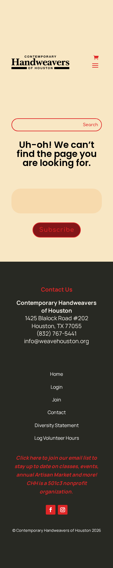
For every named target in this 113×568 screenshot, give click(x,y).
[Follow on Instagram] (62, 510)
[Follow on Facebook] (50, 510)
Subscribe (56, 229)
